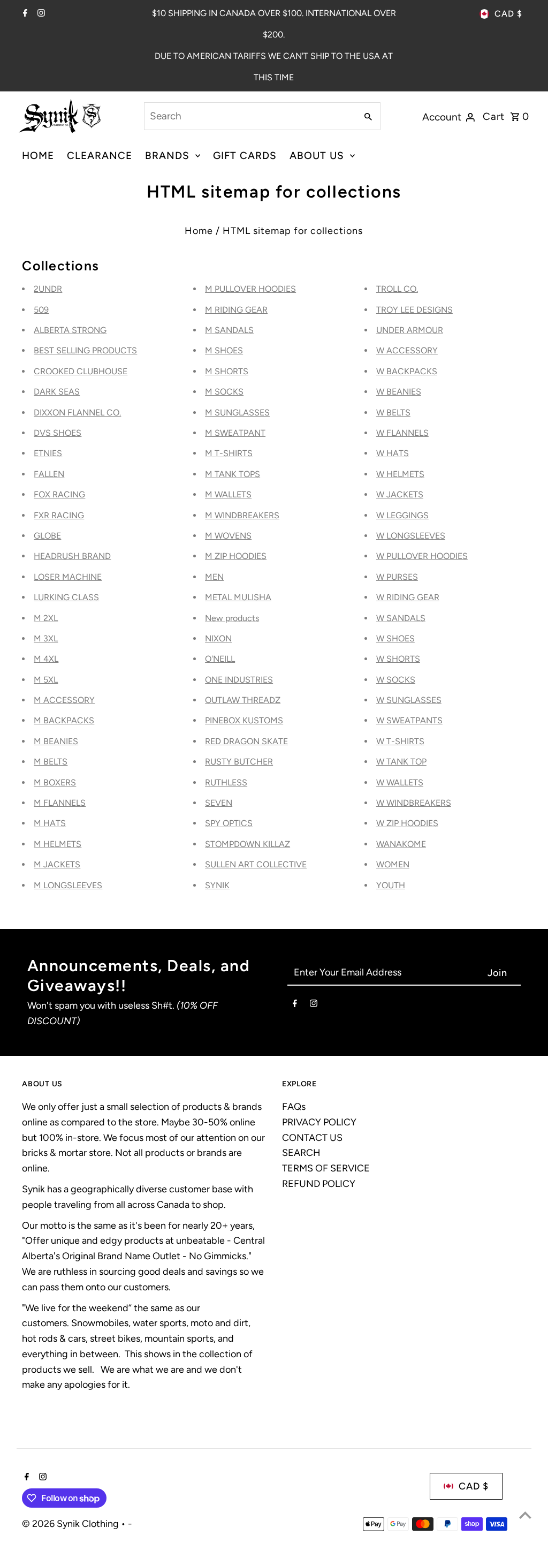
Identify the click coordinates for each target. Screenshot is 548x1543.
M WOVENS (228, 536)
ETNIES (48, 453)
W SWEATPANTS (409, 720)
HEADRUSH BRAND (72, 556)
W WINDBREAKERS (413, 803)
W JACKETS (399, 494)
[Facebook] (23, 14)
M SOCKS (224, 392)
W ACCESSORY (407, 350)
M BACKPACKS (64, 720)
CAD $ (508, 14)
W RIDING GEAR (407, 597)
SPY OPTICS (229, 823)
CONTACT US (312, 1138)
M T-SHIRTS (229, 453)
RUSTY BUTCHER (239, 762)
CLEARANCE (99, 155)
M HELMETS (57, 844)
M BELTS (50, 762)
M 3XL (46, 638)
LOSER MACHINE (68, 577)
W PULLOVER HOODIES (422, 556)
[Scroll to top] (525, 1515)
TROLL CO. (397, 289)
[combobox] (249, 116)
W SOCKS (395, 680)
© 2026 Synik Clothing (71, 1524)
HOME (38, 155)
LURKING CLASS (66, 597)
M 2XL (46, 618)
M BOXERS (55, 782)
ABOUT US (317, 155)
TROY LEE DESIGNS (414, 310)
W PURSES (397, 577)
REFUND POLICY (318, 1184)
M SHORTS (226, 371)
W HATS (392, 453)
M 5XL (46, 680)
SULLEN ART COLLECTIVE (256, 864)
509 (41, 310)
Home (199, 231)
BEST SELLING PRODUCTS (85, 350)
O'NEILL (220, 659)
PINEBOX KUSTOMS (244, 720)
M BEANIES (56, 741)
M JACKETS (57, 864)
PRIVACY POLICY (319, 1122)
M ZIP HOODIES (236, 556)
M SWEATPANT (235, 433)
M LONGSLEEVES (68, 885)
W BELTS (393, 412)
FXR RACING (59, 515)
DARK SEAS (57, 392)
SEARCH (301, 1153)
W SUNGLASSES (409, 700)
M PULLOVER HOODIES (250, 289)
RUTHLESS (226, 782)
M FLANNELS (60, 803)
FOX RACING (59, 494)
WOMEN (392, 864)
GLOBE (47, 536)
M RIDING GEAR (236, 310)
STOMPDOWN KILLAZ (247, 844)
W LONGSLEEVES (410, 536)
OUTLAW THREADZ (242, 700)
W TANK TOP (401, 762)
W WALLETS (399, 782)
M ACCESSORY (64, 700)
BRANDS (167, 155)
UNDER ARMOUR (409, 330)
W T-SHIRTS (400, 741)
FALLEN (49, 474)
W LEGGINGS (402, 515)
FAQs (294, 1107)
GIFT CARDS (245, 155)
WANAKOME (401, 844)
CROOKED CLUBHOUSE (80, 371)
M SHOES (224, 350)
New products (232, 618)
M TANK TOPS (232, 474)
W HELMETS (400, 474)
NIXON (218, 638)
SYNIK (217, 885)
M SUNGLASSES (237, 412)
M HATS (50, 823)
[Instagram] (40, 14)
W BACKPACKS (406, 371)
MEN (214, 577)
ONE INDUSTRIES (239, 680)
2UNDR (48, 289)
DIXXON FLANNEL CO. (77, 412)
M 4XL (46, 659)
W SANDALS (400, 618)
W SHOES (395, 638)
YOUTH (390, 885)
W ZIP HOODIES (407, 823)
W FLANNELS (402, 433)
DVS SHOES (57, 433)
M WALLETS (228, 494)
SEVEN (218, 803)
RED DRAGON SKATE (246, 741)
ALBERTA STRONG (70, 330)
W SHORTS (398, 659)
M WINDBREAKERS (242, 515)
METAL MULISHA (238, 597)
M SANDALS (229, 330)
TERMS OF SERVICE (326, 1168)
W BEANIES (398, 392)
